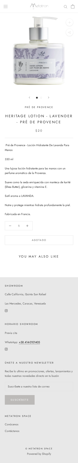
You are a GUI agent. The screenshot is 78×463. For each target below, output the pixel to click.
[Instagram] (6, 310)
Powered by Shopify (39, 454)
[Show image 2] (41, 98)
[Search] (65, 6)
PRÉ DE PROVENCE (39, 107)
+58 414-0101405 (29, 342)
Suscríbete (20, 400)
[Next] (48, 97)
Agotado (39, 240)
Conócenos (11, 424)
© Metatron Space (39, 448)
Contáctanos (12, 431)
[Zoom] (69, 22)
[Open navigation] (6, 6)
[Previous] (29, 97)
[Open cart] (72, 6)
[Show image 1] (37, 98)
